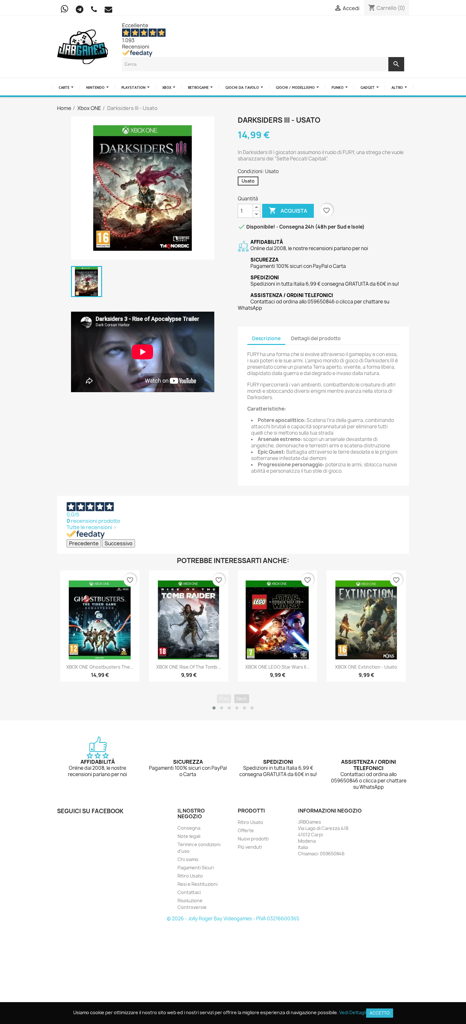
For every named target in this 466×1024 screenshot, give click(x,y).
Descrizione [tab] (266, 338)
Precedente (84, 543)
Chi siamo (188, 859)
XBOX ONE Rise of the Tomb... (188, 666)
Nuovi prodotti (253, 839)
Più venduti (250, 847)
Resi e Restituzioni (197, 884)
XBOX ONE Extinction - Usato (366, 666)
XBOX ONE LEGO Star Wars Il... (277, 666)
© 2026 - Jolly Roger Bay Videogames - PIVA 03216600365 (233, 918)
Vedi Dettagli (352, 1012)
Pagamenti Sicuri (196, 868)
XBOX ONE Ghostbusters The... (100, 666)
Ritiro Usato (190, 876)
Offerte (246, 830)
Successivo (119, 543)
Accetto (380, 1013)
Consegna (189, 828)
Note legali (189, 836)
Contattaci (189, 892)
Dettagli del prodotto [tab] (316, 338)
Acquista (288, 210)
